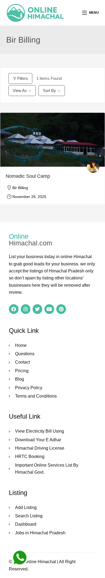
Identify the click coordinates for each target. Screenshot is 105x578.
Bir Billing (20, 188)
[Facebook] (14, 309)
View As (20, 90)
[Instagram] (25, 309)
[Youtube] (49, 309)
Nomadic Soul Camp (28, 176)
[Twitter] (37, 309)
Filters (22, 78)
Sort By (49, 90)
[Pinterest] (61, 309)
